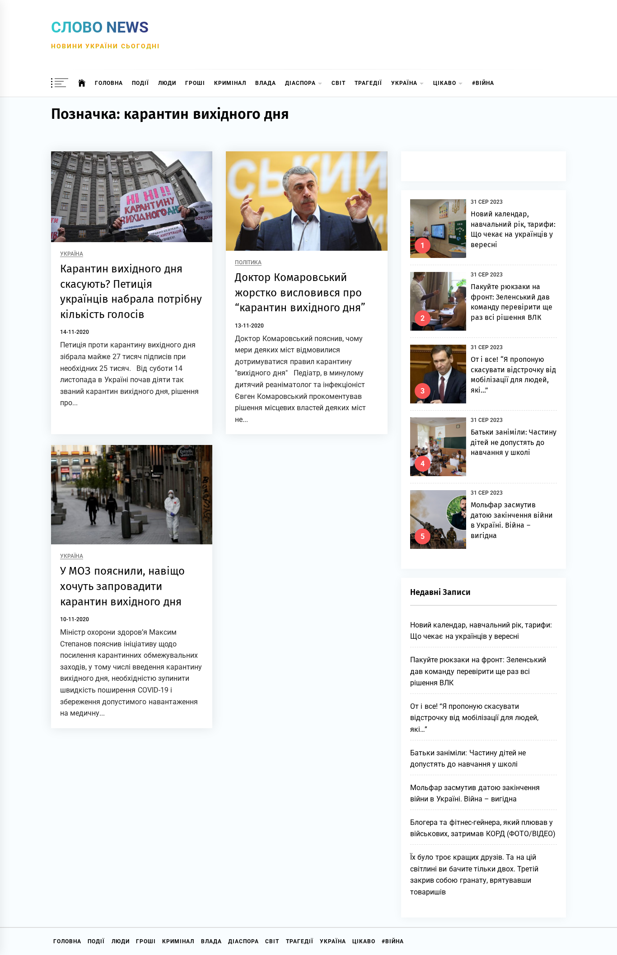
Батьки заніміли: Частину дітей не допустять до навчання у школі (514, 442)
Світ (339, 83)
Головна (109, 83)
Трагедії (368, 83)
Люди (167, 83)
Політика (248, 263)
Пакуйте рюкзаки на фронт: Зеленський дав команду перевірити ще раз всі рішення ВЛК (478, 671)
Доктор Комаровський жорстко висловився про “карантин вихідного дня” (300, 292)
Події (140, 83)
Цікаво (444, 83)
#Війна (483, 83)
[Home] (82, 83)
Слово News (100, 27)
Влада (265, 83)
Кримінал (230, 83)
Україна (404, 83)
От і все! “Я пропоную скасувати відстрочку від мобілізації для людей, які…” (474, 718)
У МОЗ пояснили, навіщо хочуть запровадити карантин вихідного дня (122, 586)
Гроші (195, 83)
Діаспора (300, 83)
